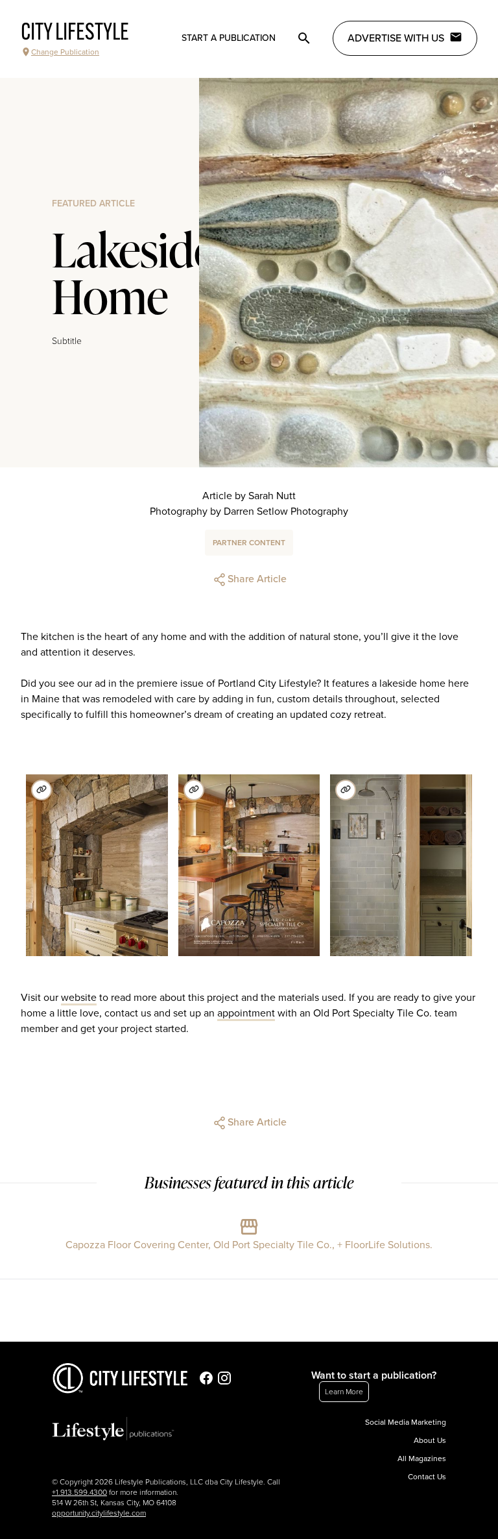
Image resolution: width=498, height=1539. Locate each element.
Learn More (344, 1391)
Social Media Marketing (405, 1422)
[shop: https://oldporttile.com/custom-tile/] (345, 790)
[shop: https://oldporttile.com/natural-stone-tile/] (41, 790)
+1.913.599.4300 (79, 1492)
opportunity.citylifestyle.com (99, 1513)
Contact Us (427, 1476)
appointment (246, 1013)
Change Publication (65, 51)
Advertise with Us (396, 38)
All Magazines (421, 1458)
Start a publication (229, 37)
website (79, 997)
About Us (430, 1440)
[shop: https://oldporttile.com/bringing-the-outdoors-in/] (194, 790)
